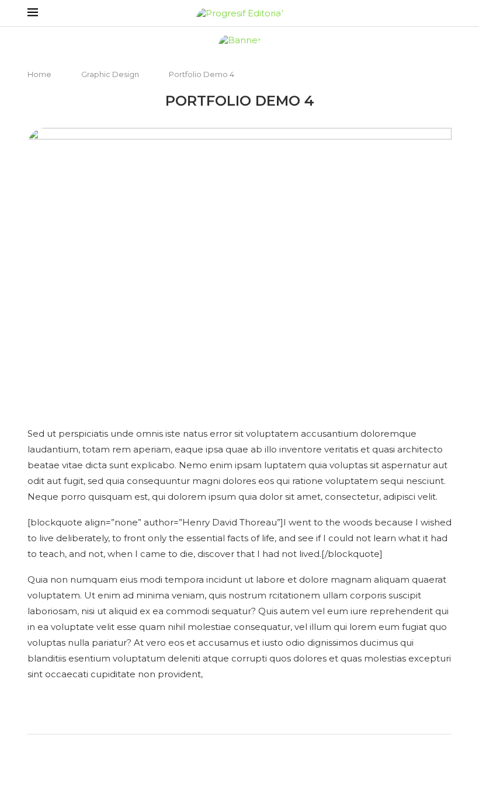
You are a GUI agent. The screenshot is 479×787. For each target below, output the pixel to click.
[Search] (446, 13)
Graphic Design (110, 74)
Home (40, 74)
